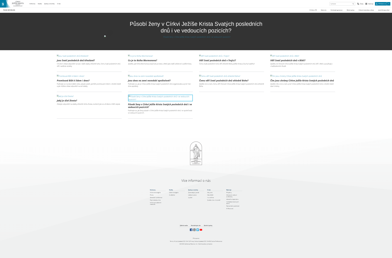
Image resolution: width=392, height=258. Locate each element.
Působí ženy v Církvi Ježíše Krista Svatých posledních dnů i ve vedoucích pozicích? (160, 105)
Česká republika (9, 10)
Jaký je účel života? (67, 100)
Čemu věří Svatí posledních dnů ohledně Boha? (223, 80)
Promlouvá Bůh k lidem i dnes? (73, 80)
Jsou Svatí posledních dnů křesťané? (76, 60)
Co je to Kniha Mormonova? (142, 60)
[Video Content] (196, 37)
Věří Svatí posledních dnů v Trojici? (217, 60)
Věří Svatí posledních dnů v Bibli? (287, 60)
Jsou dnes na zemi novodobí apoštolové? (149, 80)
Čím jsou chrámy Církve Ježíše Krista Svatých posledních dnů (302, 80)
